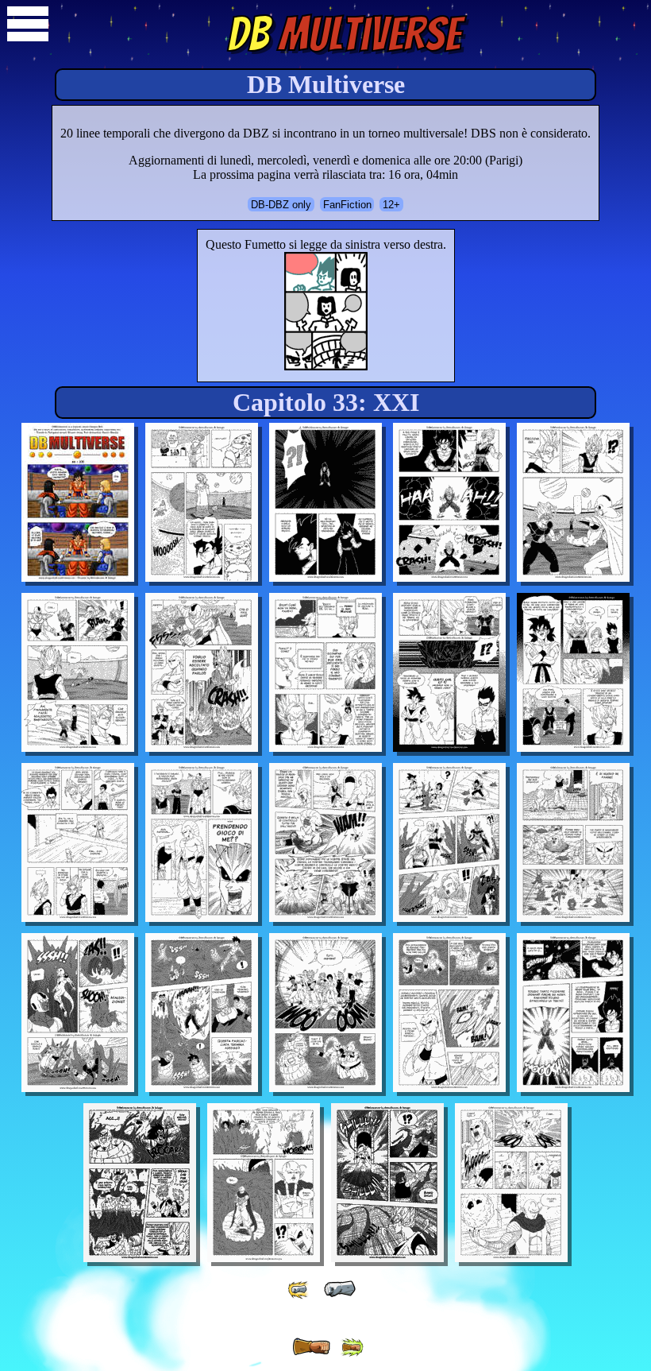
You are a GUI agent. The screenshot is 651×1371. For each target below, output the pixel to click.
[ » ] (311, 1347)
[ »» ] (352, 1347)
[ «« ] (299, 1289)
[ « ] (340, 1289)
